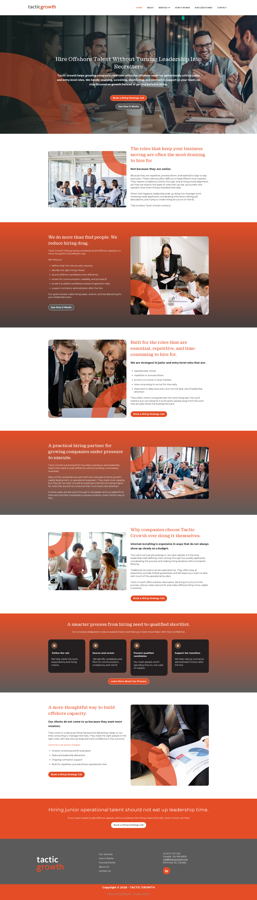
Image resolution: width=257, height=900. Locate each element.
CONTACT (222, 7)
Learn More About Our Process (128, 681)
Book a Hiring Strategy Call (128, 98)
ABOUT (150, 7)
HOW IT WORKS (182, 7)
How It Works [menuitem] (106, 858)
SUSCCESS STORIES (203, 7)
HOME (139, 7)
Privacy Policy (141, 893)
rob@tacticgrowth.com (175, 859)
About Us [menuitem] (104, 867)
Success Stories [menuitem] (107, 862)
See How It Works (128, 106)
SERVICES (163, 7)
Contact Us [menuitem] (105, 871)
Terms (111, 893)
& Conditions (123, 893)
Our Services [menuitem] (106, 854)
